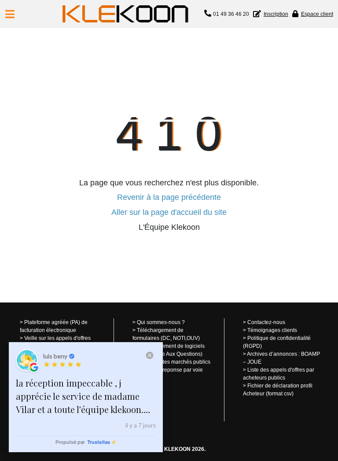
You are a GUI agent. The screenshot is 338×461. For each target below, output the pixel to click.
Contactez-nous (266, 322)
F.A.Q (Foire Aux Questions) (169, 354)
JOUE (254, 362)
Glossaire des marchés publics (173, 362)
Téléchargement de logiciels (171, 346)
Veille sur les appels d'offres (57, 338)
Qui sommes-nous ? (161, 322)
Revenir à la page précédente (169, 197)
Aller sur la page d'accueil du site (169, 212)
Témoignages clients (272, 330)
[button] (10, 14)
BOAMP (310, 354)
